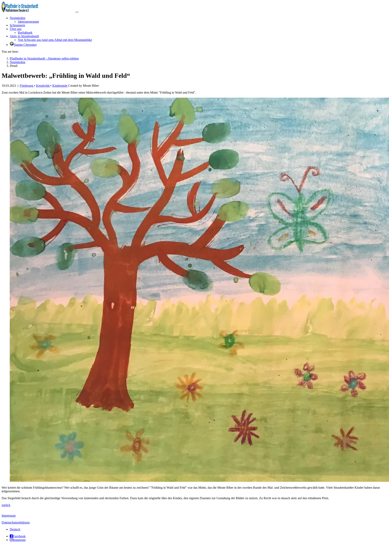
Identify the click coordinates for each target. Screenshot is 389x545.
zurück (6, 505)
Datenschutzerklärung (16, 522)
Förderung (27, 85)
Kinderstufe (60, 85)
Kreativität (43, 85)
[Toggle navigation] (77, 12)
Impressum (9, 515)
